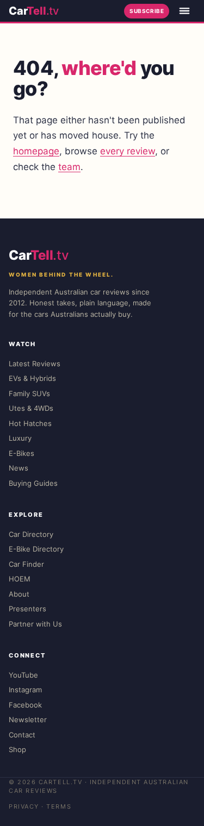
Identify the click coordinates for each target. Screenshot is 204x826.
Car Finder (26, 564)
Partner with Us (35, 624)
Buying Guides (33, 483)
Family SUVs (29, 393)
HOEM (19, 578)
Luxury (20, 438)
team (69, 166)
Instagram (25, 689)
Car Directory (31, 534)
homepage (36, 151)
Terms (58, 806)
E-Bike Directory (36, 549)
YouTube (23, 675)
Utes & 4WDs (31, 408)
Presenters (27, 608)
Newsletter (28, 719)
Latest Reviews (34, 363)
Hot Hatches (30, 423)
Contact (22, 734)
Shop (17, 749)
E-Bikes (21, 453)
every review (127, 151)
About (19, 594)
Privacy (24, 806)
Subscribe (146, 11)
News (18, 468)
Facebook (25, 704)
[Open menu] (184, 11)
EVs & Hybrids (32, 378)
